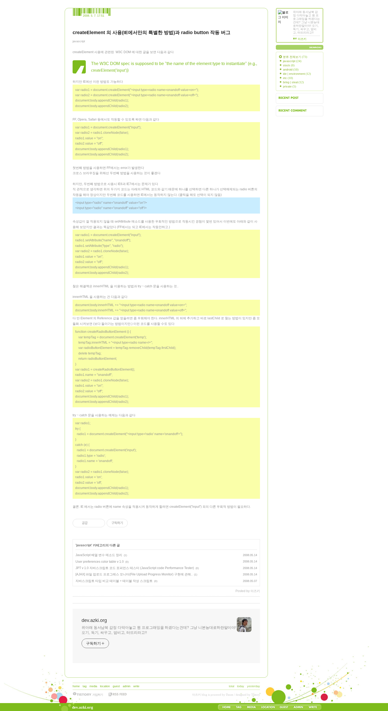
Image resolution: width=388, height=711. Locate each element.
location (105, 686)
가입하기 (97, 694)
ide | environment (297, 73)
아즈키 (196, 694)
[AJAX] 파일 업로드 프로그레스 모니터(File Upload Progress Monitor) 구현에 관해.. (133, 574)
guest (116, 686)
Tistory (255, 694)
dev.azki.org (82, 707)
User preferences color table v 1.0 (99, 562)
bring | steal (293, 82)
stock (289, 65)
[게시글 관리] (99, 523)
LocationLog (267, 707)
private (289, 86)
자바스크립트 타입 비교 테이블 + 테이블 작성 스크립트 (114, 581)
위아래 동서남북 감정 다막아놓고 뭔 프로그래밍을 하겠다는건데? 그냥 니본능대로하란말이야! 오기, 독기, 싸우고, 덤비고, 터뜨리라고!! (159, 630)
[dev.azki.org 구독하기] (117, 694)
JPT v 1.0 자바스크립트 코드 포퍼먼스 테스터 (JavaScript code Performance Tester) (134, 568)
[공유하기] (92, 523)
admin (126, 686)
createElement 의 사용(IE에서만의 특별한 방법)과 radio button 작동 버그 (151, 32)
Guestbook (284, 707)
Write (313, 707)
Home (226, 707)
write (136, 686)
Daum (229, 694)
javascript (79, 41)
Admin (298, 707)
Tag (238, 707)
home (76, 686)
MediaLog (251, 707)
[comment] (75, 600)
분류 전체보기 (295, 56)
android (291, 69)
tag (85, 686)
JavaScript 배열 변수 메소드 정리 (98, 555)
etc (288, 78)
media (93, 686)
